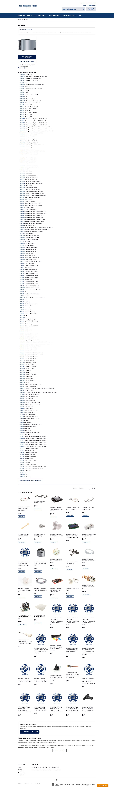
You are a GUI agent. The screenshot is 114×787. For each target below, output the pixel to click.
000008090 (22, 193)
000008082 (22, 376)
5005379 (22, 384)
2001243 (22, 92)
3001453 (22, 245)
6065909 (22, 275)
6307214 (22, 358)
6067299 (22, 416)
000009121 (22, 231)
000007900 (22, 402)
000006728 (22, 185)
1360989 (22, 271)
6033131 (22, 106)
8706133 (22, 273)
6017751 (22, 434)
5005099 (22, 386)
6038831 (22, 261)
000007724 (22, 151)
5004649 (22, 169)
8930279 (22, 299)
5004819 (22, 281)
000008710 (22, 207)
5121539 (22, 466)
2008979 (22, 120)
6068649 (22, 408)
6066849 (22, 330)
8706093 (22, 265)
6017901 (22, 436)
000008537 (22, 370)
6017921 (22, 444)
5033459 (22, 460)
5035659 (22, 452)
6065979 (22, 301)
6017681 (22, 448)
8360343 (22, 348)
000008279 (22, 96)
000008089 (22, 195)
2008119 (21, 141)
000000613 (22, 438)
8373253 (22, 86)
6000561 (22, 356)
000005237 (22, 366)
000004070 (22, 432)
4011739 (21, 241)
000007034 (22, 342)
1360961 (22, 267)
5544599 (22, 468)
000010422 (22, 98)
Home (19, 19)
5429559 (22, 313)
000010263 (22, 145)
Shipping (20, 769)
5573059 (22, 311)
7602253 (22, 233)
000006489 (22, 243)
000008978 (22, 400)
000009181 (22, 76)
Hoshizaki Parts (40, 15)
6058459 (22, 223)
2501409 (22, 116)
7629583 (22, 332)
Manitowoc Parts (25, 15)
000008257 (22, 127)
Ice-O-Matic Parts (69, 15)
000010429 (22, 159)
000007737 (22, 189)
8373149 (22, 334)
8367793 (22, 346)
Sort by (75, 488)
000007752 (22, 118)
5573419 (22, 328)
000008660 (22, 157)
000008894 (22, 315)
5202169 (22, 108)
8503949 (22, 279)
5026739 (22, 404)
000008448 (22, 217)
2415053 (22, 430)
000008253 (22, 175)
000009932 (22, 372)
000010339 (22, 173)
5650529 (22, 285)
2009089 (22, 78)
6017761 (22, 450)
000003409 (22, 253)
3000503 (22, 289)
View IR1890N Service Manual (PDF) (29, 731)
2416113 (21, 295)
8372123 (22, 319)
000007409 (22, 247)
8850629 (22, 422)
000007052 (22, 149)
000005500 (22, 133)
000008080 (22, 374)
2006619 (22, 80)
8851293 (22, 291)
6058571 (22, 90)
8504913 (22, 82)
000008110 (22, 161)
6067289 (22, 414)
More (80, 15)
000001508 (22, 317)
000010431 (22, 183)
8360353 (22, 350)
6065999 (22, 406)
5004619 (22, 201)
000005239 (22, 362)
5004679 (22, 205)
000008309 (22, 74)
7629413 (22, 424)
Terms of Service (22, 772)
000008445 (22, 211)
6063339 (22, 179)
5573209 (22, 110)
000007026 (22, 344)
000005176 (22, 219)
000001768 (22, 221)
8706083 (22, 322)
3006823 (22, 303)
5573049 (22, 462)
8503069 (22, 277)
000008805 (22, 177)
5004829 (22, 283)
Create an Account (92, 5)
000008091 (22, 191)
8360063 (22, 354)
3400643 (22, 428)
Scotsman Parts (54, 15)
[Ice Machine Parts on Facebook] (56, 780)
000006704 (22, 360)
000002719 (22, 287)
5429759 (22, 458)
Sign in (84, 5)
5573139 (22, 456)
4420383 (22, 225)
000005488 (22, 84)
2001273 (22, 94)
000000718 (22, 474)
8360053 (22, 352)
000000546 (22, 476)
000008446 (22, 213)
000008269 (22, 251)
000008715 (22, 412)
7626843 (22, 470)
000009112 (22, 171)
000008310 (22, 237)
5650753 (22, 340)
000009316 (22, 263)
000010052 (22, 380)
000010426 (22, 137)
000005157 (22, 229)
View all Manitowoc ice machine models (30, 480)
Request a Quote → (23, 67)
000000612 (22, 442)
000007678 (22, 392)
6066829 (22, 396)
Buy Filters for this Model (27, 61)
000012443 (22, 235)
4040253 (22, 390)
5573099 (22, 454)
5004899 (22, 398)
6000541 (22, 324)
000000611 (22, 446)
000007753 (22, 122)
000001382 (22, 259)
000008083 (22, 378)
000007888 (22, 163)
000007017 (22, 227)
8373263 (22, 88)
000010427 (22, 139)
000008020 (22, 125)
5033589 (22, 305)
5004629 (22, 199)
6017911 (21, 440)
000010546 (22, 368)
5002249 (22, 326)
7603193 (22, 167)
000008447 (22, 215)
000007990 (22, 249)
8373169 (22, 338)
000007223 (22, 239)
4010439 (22, 269)
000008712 (22, 209)
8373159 (22, 336)
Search (19, 767)
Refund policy (21, 774)
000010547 (22, 364)
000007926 (22, 187)
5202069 (22, 112)
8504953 (22, 104)
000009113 (22, 382)
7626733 (22, 293)
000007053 (22, 153)
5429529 (22, 309)
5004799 (22, 197)
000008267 (22, 388)
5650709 (22, 257)
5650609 (22, 255)
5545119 (21, 464)
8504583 (22, 426)
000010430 (22, 181)
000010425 (22, 135)
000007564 (22, 100)
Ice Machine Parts (26, 784)
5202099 (22, 155)
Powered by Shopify (35, 784)
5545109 (22, 307)
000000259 (22, 143)
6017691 (22, 472)
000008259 (22, 131)
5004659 (22, 203)
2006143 (22, 418)
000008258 (22, 129)
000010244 (22, 147)
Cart (92, 9)
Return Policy (21, 771)
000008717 (22, 410)
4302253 (22, 102)
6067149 (22, 394)
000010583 (22, 297)
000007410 (22, 165)
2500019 (22, 114)
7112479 (21, 420)
